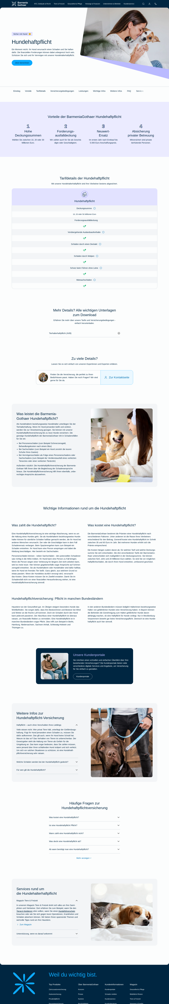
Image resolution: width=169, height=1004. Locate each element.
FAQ (129, 91)
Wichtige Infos (99, 91)
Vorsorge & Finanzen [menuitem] (92, 4)
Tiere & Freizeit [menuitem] (59, 4)
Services (140, 91)
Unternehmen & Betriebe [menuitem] (112, 4)
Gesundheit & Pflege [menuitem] (75, 4)
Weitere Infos (116, 91)
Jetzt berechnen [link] (22, 63)
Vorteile (28, 91)
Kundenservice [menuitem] (129, 4)
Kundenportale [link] (82, 676)
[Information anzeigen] (94, 208)
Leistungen (83, 91)
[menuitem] (143, 4)
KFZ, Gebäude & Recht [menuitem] (42, 4)
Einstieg (16, 91)
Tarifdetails (41, 91)
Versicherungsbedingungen (62, 91)
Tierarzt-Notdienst (24, 911)
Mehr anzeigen (82, 858)
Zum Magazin (26, 924)
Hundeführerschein (67, 911)
